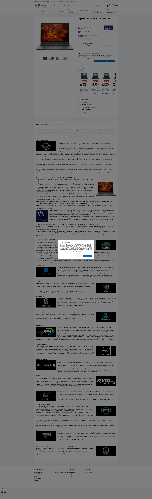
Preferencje (78, 255)
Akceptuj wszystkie (87, 255)
